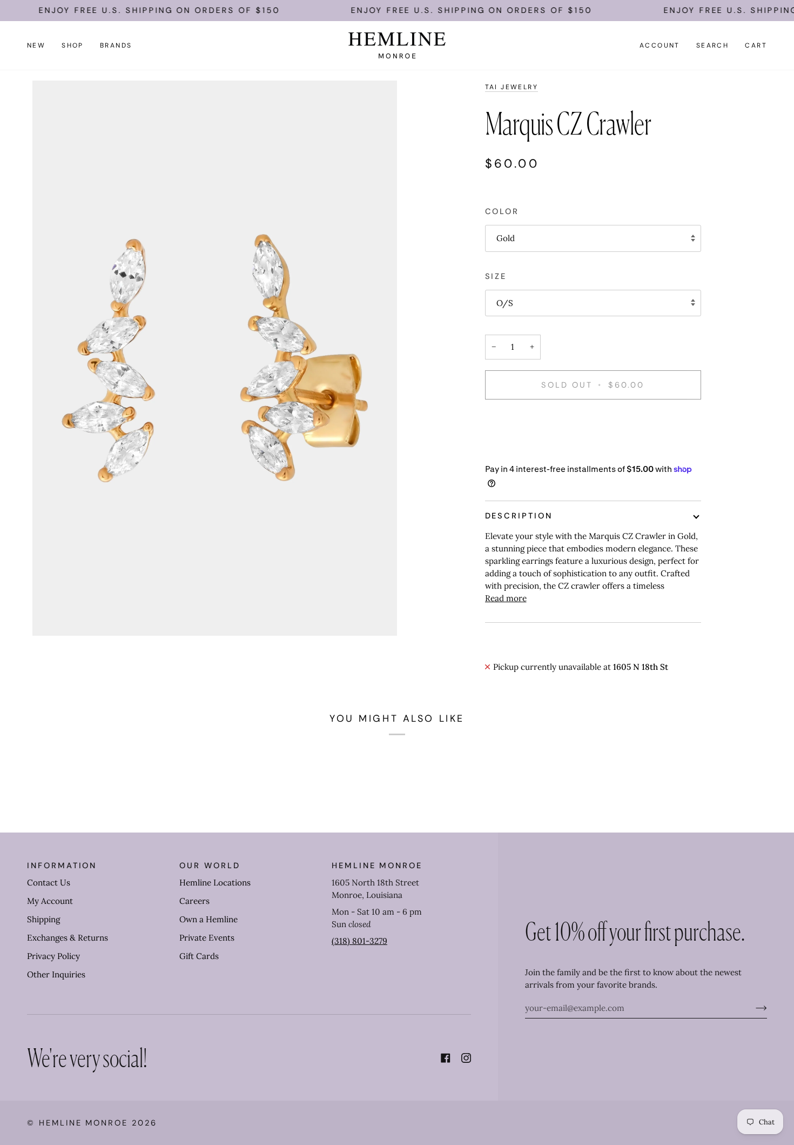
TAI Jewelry (512, 87)
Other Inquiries (56, 974)
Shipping (43, 919)
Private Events (206, 938)
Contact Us (48, 882)
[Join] (752, 1007)
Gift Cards (199, 956)
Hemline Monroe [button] (377, 865)
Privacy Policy (53, 956)
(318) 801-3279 (359, 941)
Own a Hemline (208, 919)
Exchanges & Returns (67, 938)
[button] (72, 45)
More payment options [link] (528, 450)
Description (519, 515)
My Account (50, 901)
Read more (506, 598)
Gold (505, 238)
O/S (504, 303)
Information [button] (62, 865)
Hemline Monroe (83, 1122)
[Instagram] (466, 1058)
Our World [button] (209, 865)
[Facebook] (445, 1058)
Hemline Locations (215, 882)
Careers (194, 901)
